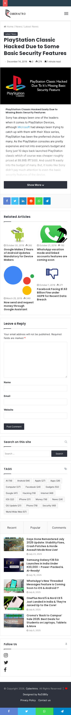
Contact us (44, 700)
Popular (35, 527)
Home (9, 26)
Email (7, 396)
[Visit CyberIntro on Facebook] (5, 670)
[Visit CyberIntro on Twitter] (6, 663)
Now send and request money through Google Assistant (19, 306)
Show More (34, 184)
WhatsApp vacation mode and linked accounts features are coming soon (52, 255)
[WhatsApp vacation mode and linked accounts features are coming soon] (52, 234)
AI (9, 480)
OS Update (13, 505)
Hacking (29, 493)
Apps (55, 480)
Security (49, 505)
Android (23, 480)
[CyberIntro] (15, 13)
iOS (10, 499)
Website (8, 409)
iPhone (25, 499)
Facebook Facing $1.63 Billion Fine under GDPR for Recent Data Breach (52, 294)
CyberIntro (32, 688)
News (18, 26)
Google (12, 493)
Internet (47, 493)
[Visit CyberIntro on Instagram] (6, 656)
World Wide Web (16, 511)
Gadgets (52, 486)
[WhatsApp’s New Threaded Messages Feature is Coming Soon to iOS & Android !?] (14, 586)
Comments (59, 527)
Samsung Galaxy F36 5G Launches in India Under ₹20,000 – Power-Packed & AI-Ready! (45, 565)
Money (41, 499)
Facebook (33, 486)
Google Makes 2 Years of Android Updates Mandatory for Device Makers (18, 255)
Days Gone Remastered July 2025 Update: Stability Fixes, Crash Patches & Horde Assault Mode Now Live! (46, 544)
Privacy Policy (28, 700)
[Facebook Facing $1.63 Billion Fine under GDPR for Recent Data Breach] (52, 273)
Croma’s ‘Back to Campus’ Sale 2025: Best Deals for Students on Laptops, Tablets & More (46, 621)
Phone (32, 505)
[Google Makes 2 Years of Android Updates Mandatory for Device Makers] (19, 234)
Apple (40, 480)
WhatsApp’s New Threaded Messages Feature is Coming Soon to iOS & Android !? (46, 584)
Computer (13, 486)
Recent (11, 527)
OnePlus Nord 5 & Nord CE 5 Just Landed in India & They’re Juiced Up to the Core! (46, 601)
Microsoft (24, 127)
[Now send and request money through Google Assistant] (19, 280)
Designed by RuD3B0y (35, 694)
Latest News (31, 26)
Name (7, 382)
